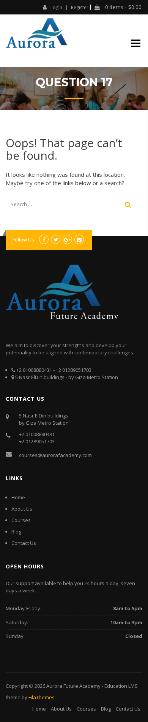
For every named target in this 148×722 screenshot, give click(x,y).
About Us (21, 508)
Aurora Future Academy (73, 685)
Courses (21, 520)
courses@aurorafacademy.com (55, 455)
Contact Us (23, 543)
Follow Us (23, 239)
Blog (16, 531)
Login (56, 7)
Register (79, 7)
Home (18, 497)
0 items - (123, 7)
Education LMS (121, 685)
